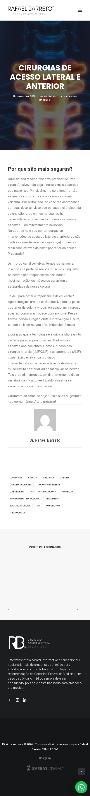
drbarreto (17, 491)
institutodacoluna (43, 491)
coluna (64, 477)
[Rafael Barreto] (31, 10)
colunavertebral (49, 484)
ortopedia (52, 498)
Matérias (50, 96)
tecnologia (17, 512)
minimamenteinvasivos (25, 498)
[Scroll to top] (81, 771)
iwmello (67, 491)
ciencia (32, 477)
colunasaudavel (21, 484)
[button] (80, 10)
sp (38, 505)
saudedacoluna (20, 505)
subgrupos (53, 505)
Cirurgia (48, 477)
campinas (16, 477)
